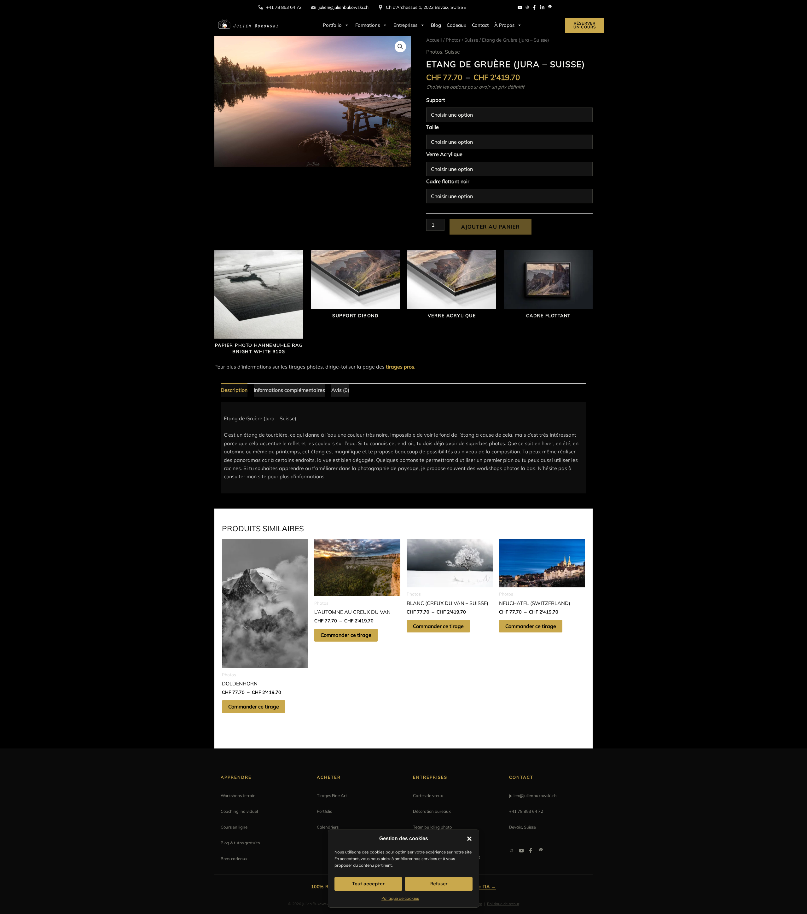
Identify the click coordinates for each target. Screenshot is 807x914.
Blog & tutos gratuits (240, 842)
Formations (367, 25)
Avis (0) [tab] (340, 390)
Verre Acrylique (444, 154)
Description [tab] (234, 390)
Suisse (471, 40)
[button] (469, 838)
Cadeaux (456, 25)
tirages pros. (400, 367)
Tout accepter (368, 884)
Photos (453, 40)
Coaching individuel (239, 811)
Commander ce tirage (253, 706)
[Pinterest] (549, 7)
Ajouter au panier (490, 227)
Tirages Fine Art (332, 795)
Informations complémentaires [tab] (289, 390)
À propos (504, 25)
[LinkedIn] (542, 7)
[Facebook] (534, 7)
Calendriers (328, 827)
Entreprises (405, 25)
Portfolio (332, 25)
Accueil (434, 40)
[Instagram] (527, 7)
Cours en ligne (234, 827)
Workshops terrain (238, 795)
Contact (480, 25)
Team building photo (432, 827)
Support (435, 100)
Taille (432, 127)
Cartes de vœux (428, 795)
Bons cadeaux (234, 858)
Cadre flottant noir (447, 181)
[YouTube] (519, 7)
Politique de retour (503, 903)
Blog (436, 25)
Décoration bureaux (432, 811)
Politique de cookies (400, 898)
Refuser (439, 884)
